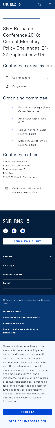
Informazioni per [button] (12, 274)
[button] (39, 4)
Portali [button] (6, 283)
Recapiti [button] (7, 256)
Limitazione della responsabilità (21, 317)
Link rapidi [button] (9, 265)
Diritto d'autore (12, 311)
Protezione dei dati (13, 323)
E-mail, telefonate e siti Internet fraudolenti (21, 331)
